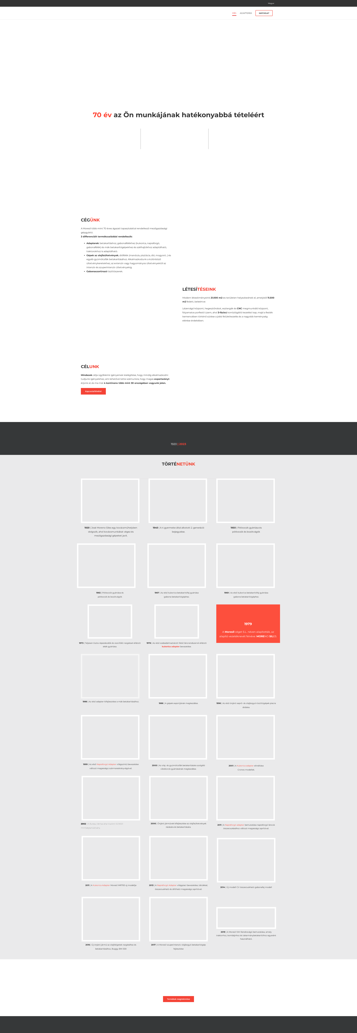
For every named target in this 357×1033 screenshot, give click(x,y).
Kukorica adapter (245, 765)
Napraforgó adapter (234, 825)
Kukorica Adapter (101, 885)
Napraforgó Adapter (106, 764)
